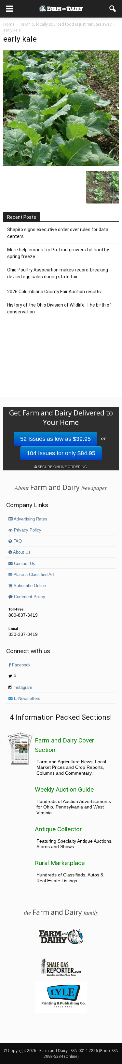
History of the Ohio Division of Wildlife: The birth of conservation (59, 308)
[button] (113, 9)
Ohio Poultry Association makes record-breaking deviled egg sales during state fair (57, 273)
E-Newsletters (26, 698)
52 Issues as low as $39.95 (55, 439)
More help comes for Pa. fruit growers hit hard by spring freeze (58, 253)
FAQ (17, 541)
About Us (21, 552)
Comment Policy (29, 597)
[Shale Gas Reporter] (61, 975)
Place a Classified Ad (33, 574)
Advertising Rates (30, 519)
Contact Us (24, 563)
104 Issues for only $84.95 (61, 453)
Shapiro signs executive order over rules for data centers (57, 233)
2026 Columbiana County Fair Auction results (54, 291)
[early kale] (61, 164)
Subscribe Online (29, 586)
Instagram (22, 687)
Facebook (21, 665)
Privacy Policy (27, 530)
